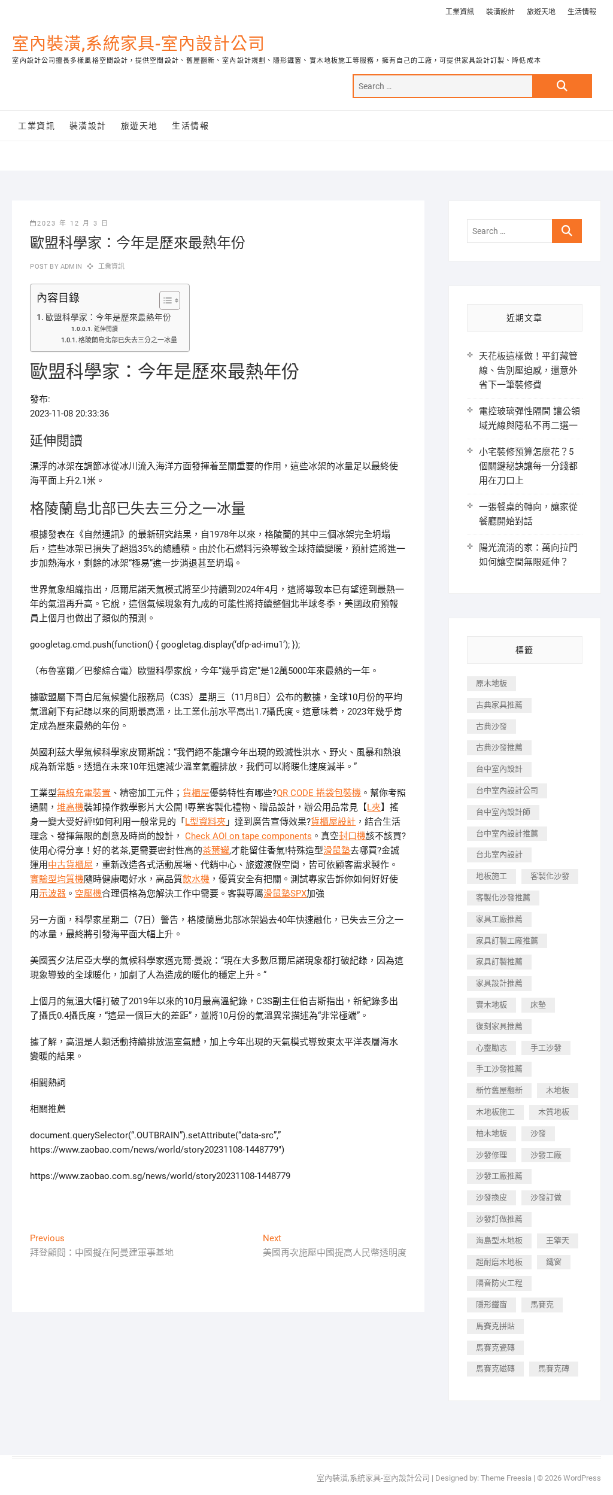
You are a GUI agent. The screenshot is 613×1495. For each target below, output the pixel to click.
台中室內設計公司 (507, 790)
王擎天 (557, 1240)
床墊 (538, 1004)
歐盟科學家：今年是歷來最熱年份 (108, 317)
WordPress (582, 1477)
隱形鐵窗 (491, 1304)
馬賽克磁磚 (495, 1368)
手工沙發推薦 (499, 1068)
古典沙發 (491, 726)
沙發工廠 (546, 1154)
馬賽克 (542, 1304)
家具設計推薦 (499, 983)
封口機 (352, 836)
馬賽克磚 (553, 1368)
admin (70, 267)
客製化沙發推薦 (503, 897)
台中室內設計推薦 (507, 833)
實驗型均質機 (57, 879)
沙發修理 (491, 1154)
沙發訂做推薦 (499, 1218)
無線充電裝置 (84, 793)
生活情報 (582, 12)
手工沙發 (546, 1047)
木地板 (557, 1090)
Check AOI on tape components (248, 836)
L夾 (374, 807)
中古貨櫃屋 (70, 864)
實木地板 (491, 1004)
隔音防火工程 (499, 1282)
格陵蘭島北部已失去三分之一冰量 (127, 340)
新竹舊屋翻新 (499, 1090)
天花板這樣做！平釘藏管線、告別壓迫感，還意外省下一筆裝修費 (528, 370)
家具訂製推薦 (499, 961)
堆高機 (70, 807)
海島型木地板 (499, 1240)
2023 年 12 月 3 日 (73, 223)
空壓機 (88, 893)
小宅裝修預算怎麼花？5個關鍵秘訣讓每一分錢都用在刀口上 (528, 466)
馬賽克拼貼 (495, 1325)
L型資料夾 (205, 821)
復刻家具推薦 (499, 1026)
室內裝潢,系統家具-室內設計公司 (138, 44)
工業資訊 (459, 12)
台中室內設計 (499, 768)
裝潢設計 (500, 12)
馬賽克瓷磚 (495, 1347)
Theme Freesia (506, 1477)
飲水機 (196, 879)
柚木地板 (491, 1133)
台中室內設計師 (503, 811)
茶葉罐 (215, 850)
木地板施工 (495, 1111)
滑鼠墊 (336, 850)
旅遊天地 (541, 12)
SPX (298, 893)
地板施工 (491, 875)
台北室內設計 (499, 854)
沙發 (538, 1133)
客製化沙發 (549, 875)
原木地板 (491, 683)
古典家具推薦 (499, 704)
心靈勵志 (491, 1047)
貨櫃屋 (196, 793)
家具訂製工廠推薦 (507, 940)
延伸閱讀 (106, 329)
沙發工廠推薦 (499, 1175)
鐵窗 (554, 1261)
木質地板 (553, 1111)
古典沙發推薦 (499, 747)
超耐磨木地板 (499, 1261)
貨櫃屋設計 (333, 821)
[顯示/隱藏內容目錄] (163, 300)
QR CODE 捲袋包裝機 (319, 793)
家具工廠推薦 (499, 918)
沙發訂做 (546, 1197)
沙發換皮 (491, 1197)
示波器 (52, 893)
